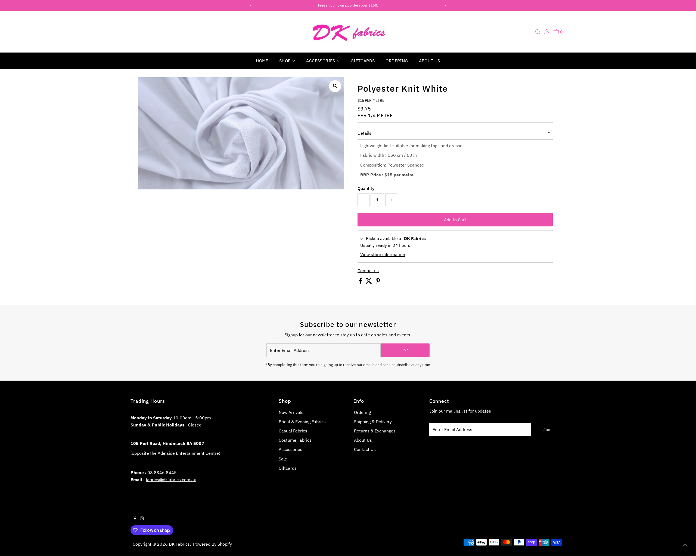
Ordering (362, 412)
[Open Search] (537, 31)
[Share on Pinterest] (378, 282)
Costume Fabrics (295, 440)
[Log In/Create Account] (546, 31)
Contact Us (365, 449)
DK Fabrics (179, 544)
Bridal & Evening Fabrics (302, 421)
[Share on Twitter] (369, 282)
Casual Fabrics (293, 431)
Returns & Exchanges (375, 431)
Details (364, 133)
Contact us (368, 270)
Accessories (290, 449)
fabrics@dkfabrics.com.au (171, 479)
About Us (363, 440)
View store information (382, 254)
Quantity (366, 188)
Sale (283, 459)
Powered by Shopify (212, 544)
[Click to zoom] (335, 86)
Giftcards (288, 468)
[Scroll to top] (685, 545)
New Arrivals (291, 412)
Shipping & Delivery (373, 421)
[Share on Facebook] (361, 282)
